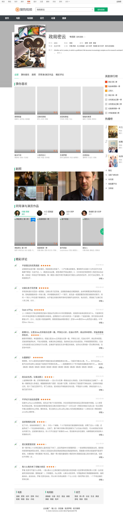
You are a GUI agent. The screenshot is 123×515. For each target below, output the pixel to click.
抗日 (58, 496)
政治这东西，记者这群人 (32, 377)
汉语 (41, 2)
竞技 (86, 499)
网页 (3, 2)
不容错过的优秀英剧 (30, 266)
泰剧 (68, 496)
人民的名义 (41, 155)
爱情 (22, 496)
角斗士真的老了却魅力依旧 (33, 467)
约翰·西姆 (72, 46)
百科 (60, 2)
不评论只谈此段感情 (30, 399)
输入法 (54, 508)
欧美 (18, 499)
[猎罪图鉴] (24, 101)
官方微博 (76, 508)
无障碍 (119, 2)
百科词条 (79, 37)
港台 (27, 499)
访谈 (87, 496)
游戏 (76, 499)
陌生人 (85, 248)
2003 (55, 43)
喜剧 (18, 496)
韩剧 (52, 499)
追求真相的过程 (28, 422)
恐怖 (32, 496)
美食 (97, 496)
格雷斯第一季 (42, 248)
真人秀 (81, 496)
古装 (53, 496)
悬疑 (94, 43)
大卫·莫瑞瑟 (81, 46)
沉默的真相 (41, 117)
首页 (7, 18)
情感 (76, 496)
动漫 (53, 18)
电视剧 (30, 18)
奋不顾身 (63, 248)
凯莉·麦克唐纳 (109, 46)
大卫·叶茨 (57, 46)
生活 (92, 496)
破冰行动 (18, 155)
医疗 (35, 2)
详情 (100, 278)
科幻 (37, 496)
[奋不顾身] (70, 232)
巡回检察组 (64, 117)
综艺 (42, 18)
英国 (70, 43)
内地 (32, 499)
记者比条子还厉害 (29, 288)
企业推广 (46, 508)
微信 (9, 2)
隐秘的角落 (87, 117)
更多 (58, 53)
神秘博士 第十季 (21, 248)
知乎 (16, 2)
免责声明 (68, 508)
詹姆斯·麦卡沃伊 (98, 46)
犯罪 (90, 43)
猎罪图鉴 (18, 117)
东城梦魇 (63, 155)
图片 (22, 2)
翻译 (47, 2)
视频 (28, 2)
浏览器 (60, 508)
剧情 (86, 43)
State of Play (27, 310)
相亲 (81, 499)
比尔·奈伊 (89, 46)
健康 (64, 18)
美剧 (47, 499)
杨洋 (56, 499)
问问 (54, 2)
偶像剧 (47, 496)
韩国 (22, 499)
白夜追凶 (86, 155)
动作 (27, 496)
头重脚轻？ (27, 358)
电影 (18, 18)
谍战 (63, 496)
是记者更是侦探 (28, 444)
